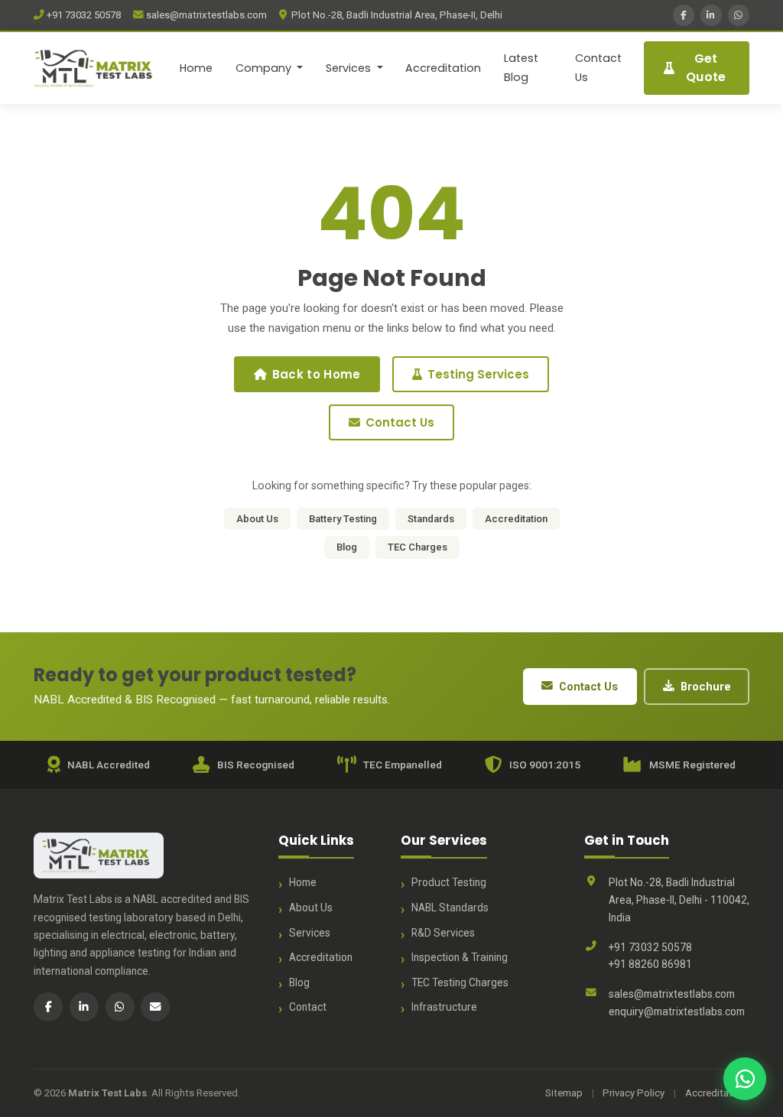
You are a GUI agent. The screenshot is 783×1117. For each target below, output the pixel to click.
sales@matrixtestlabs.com (205, 15)
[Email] (155, 1006)
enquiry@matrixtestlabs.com (677, 1011)
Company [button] (265, 68)
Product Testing (448, 882)
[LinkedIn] (711, 15)
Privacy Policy (633, 1093)
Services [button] (350, 68)
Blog (346, 547)
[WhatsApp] (738, 15)
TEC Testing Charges (459, 982)
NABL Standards (450, 907)
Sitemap (564, 1093)
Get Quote (706, 68)
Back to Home (316, 374)
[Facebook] (683, 15)
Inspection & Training (459, 957)
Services (309, 933)
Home (196, 68)
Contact (308, 1007)
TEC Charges (417, 547)
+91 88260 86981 (650, 964)
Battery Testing (343, 518)
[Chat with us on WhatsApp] (744, 1078)
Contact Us (598, 67)
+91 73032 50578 (82, 15)
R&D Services (443, 933)
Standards (431, 518)
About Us (257, 518)
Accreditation (443, 68)
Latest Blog (521, 67)
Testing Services (478, 374)
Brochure (706, 686)
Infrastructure (444, 1007)
